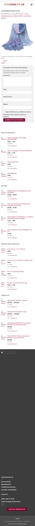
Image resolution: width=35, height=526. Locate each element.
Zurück (4, 61)
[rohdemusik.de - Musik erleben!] (14, 4)
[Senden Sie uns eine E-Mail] (2, 504)
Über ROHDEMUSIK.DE (11, 521)
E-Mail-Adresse (7, 96)
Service (20, 521)
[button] (2, 4)
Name (5, 89)
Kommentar (6, 75)
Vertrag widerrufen (17, 509)
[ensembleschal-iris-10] (17, 37)
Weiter (4, 63)
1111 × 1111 (24, 14)
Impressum (27, 521)
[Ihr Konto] (27, 4)
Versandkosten (13, 145)
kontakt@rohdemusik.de (13, 501)
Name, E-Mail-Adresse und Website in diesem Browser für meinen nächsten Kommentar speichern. (17, 114)
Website (5, 104)
